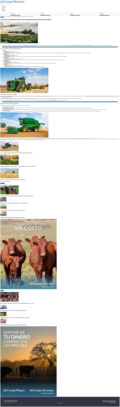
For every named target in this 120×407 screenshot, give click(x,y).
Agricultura (4, 7)
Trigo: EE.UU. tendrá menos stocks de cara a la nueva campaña (12, 179)
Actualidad (3, 6)
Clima (3, 8)
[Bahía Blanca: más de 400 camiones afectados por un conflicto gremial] (3, 201)
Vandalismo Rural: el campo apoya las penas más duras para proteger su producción (16, 195)
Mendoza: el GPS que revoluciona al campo (8, 101)
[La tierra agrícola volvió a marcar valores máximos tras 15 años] (3, 208)
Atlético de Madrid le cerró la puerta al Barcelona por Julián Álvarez (13, 324)
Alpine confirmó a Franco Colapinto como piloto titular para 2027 (13, 310)
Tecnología (4, 10)
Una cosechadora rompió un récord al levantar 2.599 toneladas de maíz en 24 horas (16, 152)
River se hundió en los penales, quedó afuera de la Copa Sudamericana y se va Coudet (17, 303)
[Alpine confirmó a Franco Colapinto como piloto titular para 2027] (3, 308)
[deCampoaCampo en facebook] (60, 400)
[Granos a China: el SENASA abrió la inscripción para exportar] (3, 215)
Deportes (3, 9)
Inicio (3, 5)
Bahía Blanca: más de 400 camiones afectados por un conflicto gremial (13, 203)
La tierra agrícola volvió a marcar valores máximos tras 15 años (12, 210)
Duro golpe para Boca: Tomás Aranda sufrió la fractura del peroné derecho (14, 317)
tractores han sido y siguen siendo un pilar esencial (9, 45)
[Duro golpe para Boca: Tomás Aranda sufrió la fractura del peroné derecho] (3, 315)
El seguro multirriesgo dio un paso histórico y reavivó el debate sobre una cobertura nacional (18, 166)
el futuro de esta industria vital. (108, 45)
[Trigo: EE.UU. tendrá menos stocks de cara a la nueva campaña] (9, 177)
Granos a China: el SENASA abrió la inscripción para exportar (12, 217)
